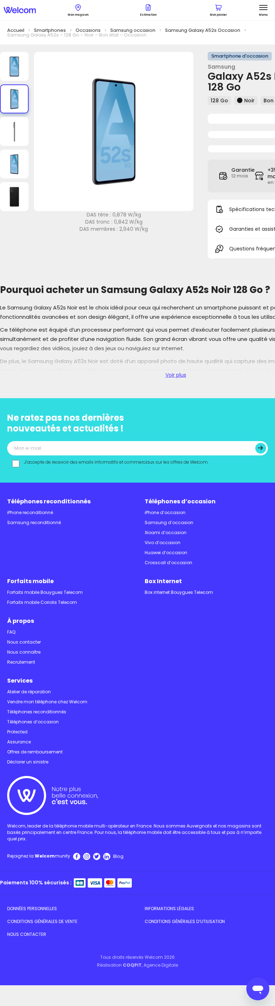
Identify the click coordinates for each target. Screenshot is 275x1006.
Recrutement (21, 662)
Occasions (88, 30)
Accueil (15, 30)
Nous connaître (23, 652)
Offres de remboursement (35, 752)
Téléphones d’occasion (180, 501)
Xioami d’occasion (166, 532)
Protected (17, 732)
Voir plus (175, 374)
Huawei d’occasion (166, 553)
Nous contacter (24, 642)
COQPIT (132, 965)
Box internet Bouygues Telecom (179, 592)
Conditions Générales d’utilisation (185, 921)
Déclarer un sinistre (27, 762)
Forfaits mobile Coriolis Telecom (42, 602)
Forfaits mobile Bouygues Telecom (45, 592)
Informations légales (169, 908)
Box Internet (163, 581)
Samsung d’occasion (169, 522)
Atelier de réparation (29, 692)
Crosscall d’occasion (168, 563)
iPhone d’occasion (165, 512)
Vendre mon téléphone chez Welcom (47, 702)
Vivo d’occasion (162, 542)
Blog (118, 856)
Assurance (19, 742)
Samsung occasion (132, 30)
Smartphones (50, 30)
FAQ (11, 632)
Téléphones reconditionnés (49, 501)
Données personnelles (32, 908)
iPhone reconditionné (30, 512)
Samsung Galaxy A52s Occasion (202, 30)
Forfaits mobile (30, 581)
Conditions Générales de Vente (42, 921)
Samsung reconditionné (34, 522)
